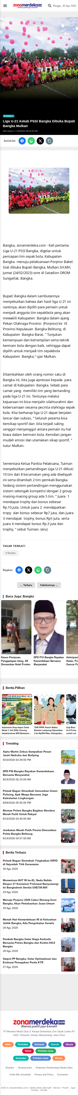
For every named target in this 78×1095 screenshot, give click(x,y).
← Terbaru (26, 585)
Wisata (69, 1044)
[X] (40, 140)
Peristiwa (23, 1044)
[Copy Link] (49, 140)
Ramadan (21, 1058)
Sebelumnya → (49, 585)
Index (8, 1044)
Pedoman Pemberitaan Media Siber (54, 1067)
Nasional (39, 1044)
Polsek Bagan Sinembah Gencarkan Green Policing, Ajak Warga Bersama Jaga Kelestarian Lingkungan (30, 795)
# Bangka (11, 553)
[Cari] (49, 6)
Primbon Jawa (45, 1051)
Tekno (28, 1051)
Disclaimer (62, 1074)
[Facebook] (22, 140)
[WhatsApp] (31, 140)
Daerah (55, 1044)
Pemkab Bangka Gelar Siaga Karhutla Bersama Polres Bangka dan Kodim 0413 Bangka (29, 943)
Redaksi (9, 1067)
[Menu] (6, 6)
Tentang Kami (25, 1067)
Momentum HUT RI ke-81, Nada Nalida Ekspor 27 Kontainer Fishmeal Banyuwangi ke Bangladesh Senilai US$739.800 (30, 884)
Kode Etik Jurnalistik (20, 1074)
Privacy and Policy (43, 1074)
